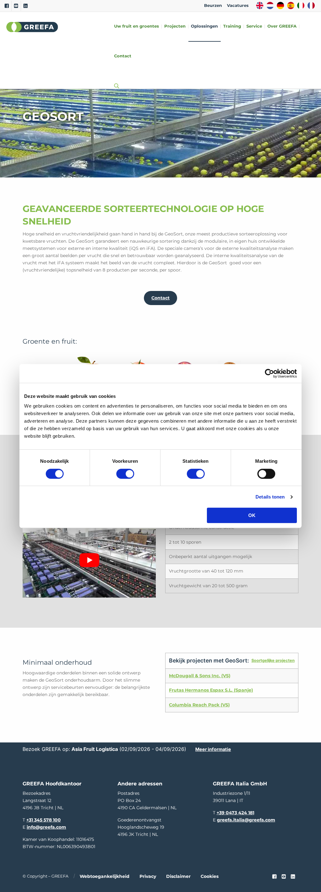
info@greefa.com (46, 827)
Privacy (147, 876)
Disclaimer (178, 876)
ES (290, 5)
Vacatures (238, 5)
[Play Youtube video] (89, 560)
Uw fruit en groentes (136, 26)
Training (232, 26)
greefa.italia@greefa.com (246, 820)
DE (280, 5)
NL (270, 5)
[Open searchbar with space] (115, 79)
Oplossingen (204, 26)
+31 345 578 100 (43, 820)
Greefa (32, 27)
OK (251, 515)
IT (300, 5)
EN (259, 5)
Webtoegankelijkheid (104, 876)
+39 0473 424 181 (235, 812)
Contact (122, 56)
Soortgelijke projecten (273, 660)
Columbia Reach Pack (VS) (199, 705)
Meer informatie (213, 749)
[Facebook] (7, 6)
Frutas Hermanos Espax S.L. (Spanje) (211, 690)
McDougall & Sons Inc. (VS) (199, 675)
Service (254, 26)
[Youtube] (16, 6)
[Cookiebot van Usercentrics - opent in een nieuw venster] (269, 373)
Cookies (209, 876)
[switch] (125, 474)
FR (311, 5)
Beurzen (213, 5)
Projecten (175, 26)
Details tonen (270, 496)
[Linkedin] (26, 6)
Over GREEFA (282, 26)
